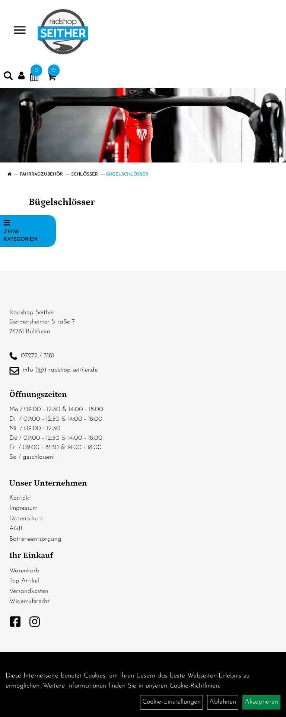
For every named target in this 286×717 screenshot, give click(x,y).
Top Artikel (24, 581)
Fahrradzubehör (41, 174)
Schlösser (84, 174)
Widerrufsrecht (29, 601)
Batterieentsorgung (35, 539)
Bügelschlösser (127, 174)
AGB (15, 528)
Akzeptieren (261, 702)
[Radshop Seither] (63, 32)
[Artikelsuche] (8, 77)
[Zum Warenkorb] (52, 78)
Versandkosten (28, 591)
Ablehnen (222, 702)
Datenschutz (26, 518)
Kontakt (20, 498)
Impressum (23, 508)
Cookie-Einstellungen (171, 702)
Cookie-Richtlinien (194, 686)
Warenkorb (24, 571)
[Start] (9, 174)
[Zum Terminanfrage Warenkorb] (34, 78)
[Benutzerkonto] (21, 76)
